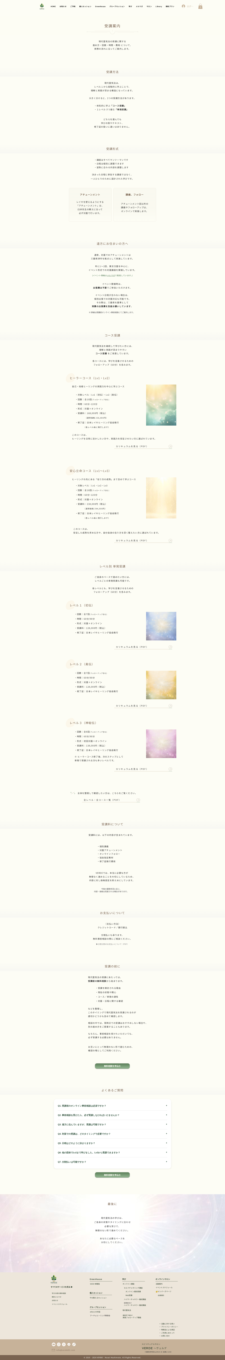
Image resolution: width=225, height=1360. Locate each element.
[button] (200, 6)
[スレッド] (64, 1344)
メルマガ (111, 275)
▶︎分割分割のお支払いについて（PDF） (112, 944)
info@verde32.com (65, 1350)
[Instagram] (59, 1344)
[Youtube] (53, 1344)
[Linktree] (74, 1344)
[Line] (69, 1344)
